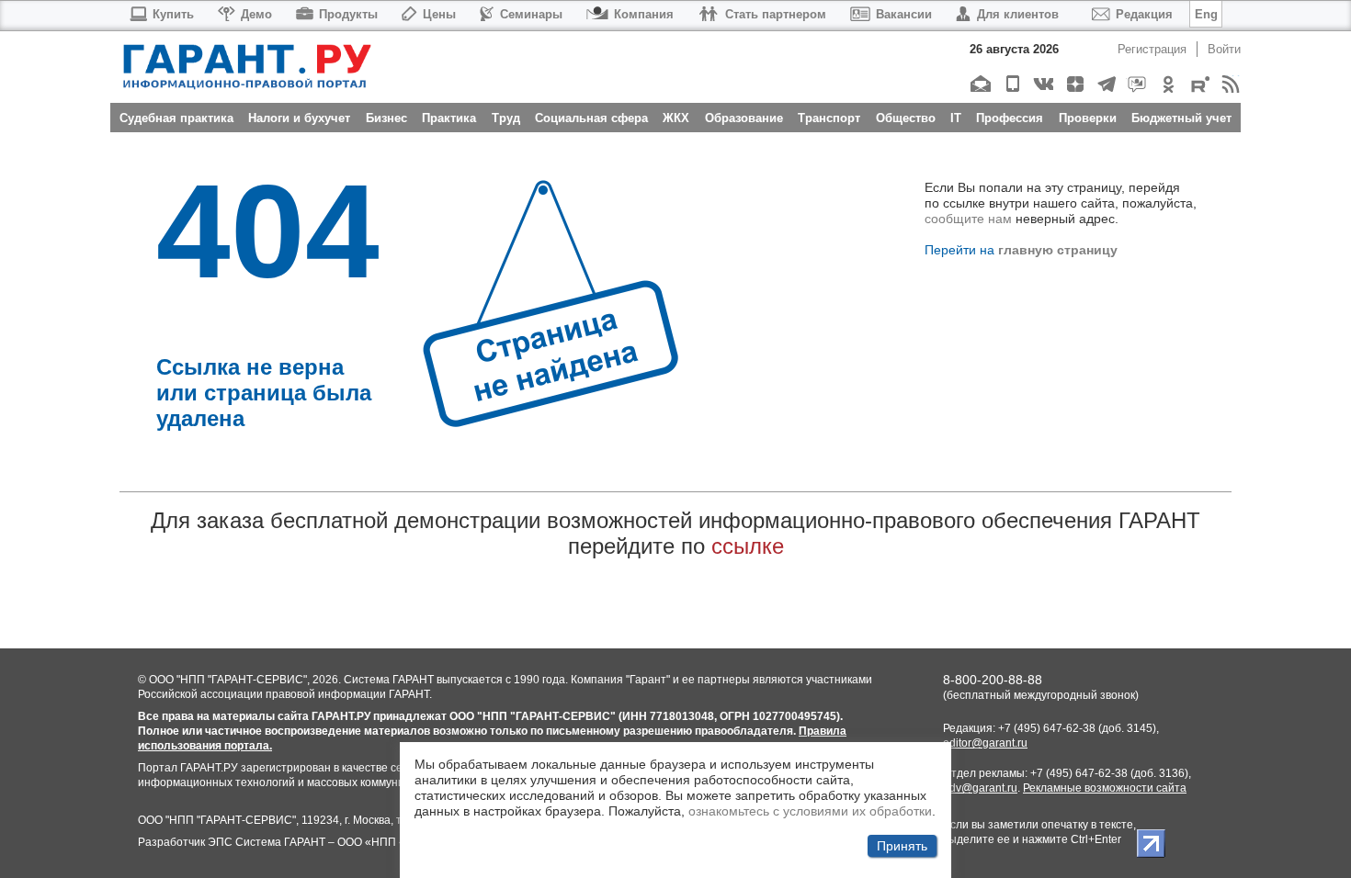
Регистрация (1152, 49)
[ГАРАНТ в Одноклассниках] (1167, 84)
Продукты (348, 14)
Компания (644, 14)
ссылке (747, 546)
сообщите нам (968, 218)
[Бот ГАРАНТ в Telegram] (1136, 84)
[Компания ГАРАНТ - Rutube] (1198, 84)
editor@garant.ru (985, 743)
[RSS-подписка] (1230, 84)
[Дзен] (1073, 84)
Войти (1224, 49)
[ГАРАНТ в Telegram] (1105, 84)
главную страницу (1058, 249)
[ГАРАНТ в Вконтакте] (1042, 84)
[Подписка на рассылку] (980, 84)
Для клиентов (1018, 14)
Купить (173, 14)
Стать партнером (775, 14)
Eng (1206, 14)
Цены (439, 14)
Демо (256, 14)
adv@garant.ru (980, 788)
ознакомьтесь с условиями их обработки (810, 811)
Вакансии (904, 14)
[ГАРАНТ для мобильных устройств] (1011, 84)
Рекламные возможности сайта (1104, 788)
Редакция (1144, 14)
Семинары (531, 14)
